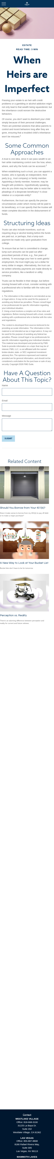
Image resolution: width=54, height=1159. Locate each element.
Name (5, 385)
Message (6, 416)
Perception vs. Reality (13, 615)
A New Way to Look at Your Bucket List (24, 562)
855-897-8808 (31, 1141)
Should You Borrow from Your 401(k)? (22, 507)
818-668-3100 (31, 1122)
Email (5, 400)
